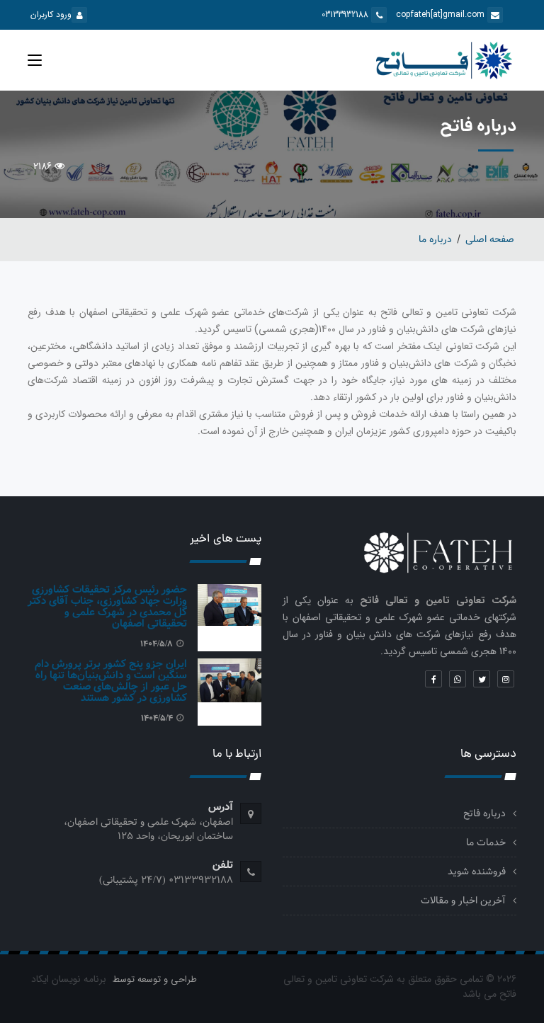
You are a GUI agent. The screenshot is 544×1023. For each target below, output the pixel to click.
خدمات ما (486, 842)
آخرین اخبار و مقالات (463, 900)
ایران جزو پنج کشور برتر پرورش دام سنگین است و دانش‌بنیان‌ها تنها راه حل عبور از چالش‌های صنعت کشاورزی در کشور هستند (111, 681)
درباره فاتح (484, 813)
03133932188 (346, 14)
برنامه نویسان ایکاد (68, 979)
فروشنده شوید (477, 871)
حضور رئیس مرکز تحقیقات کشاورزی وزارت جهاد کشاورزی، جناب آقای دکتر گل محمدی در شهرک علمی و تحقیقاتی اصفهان (107, 606)
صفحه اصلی (489, 239)
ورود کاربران (51, 14)
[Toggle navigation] (35, 63)
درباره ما (435, 239)
